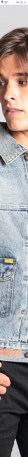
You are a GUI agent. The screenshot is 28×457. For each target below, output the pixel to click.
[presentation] (1, 231)
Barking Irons (6, 2)
